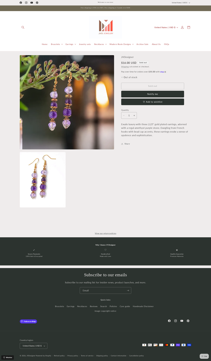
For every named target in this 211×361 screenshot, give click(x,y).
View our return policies (105, 233)
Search (103, 306)
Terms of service (87, 356)
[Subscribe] (128, 290)
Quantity (125, 110)
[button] (23, 27)
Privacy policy (72, 356)
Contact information (118, 356)
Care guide (125, 306)
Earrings (71, 306)
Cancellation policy (136, 356)
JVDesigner (31, 356)
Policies (113, 306)
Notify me (152, 94)
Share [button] (127, 144)
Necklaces (82, 306)
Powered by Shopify (43, 356)
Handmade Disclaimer (143, 306)
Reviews (94, 306)
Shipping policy (102, 356)
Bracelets (59, 306)
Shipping (125, 67)
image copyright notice (105, 311)
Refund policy (59, 356)
